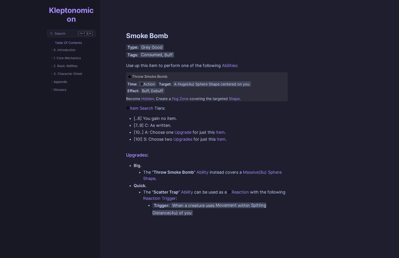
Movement (226, 205)
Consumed (151, 54)
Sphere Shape (207, 84)
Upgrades (182, 139)
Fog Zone (180, 98)
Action (149, 84)
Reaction (240, 192)
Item (220, 132)
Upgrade (183, 132)
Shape (234, 98)
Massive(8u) (255, 172)
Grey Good (151, 47)
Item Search (141, 108)
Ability (202, 172)
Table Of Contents (68, 43)
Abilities (229, 65)
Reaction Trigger (159, 198)
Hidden (147, 98)
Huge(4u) (186, 84)
